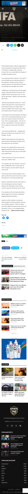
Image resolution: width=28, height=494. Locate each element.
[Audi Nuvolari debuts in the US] (7, 372)
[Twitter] (11, 45)
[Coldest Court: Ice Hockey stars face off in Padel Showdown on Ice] (5, 287)
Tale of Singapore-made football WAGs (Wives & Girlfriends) (17, 445)
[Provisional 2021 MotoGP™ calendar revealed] (5, 453)
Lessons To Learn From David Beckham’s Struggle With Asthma (18, 437)
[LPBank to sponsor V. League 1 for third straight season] (5, 305)
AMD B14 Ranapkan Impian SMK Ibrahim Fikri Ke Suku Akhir (20, 394)
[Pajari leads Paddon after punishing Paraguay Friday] (5, 320)
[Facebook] (8, 45)
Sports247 (11, 492)
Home (2, 12)
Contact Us (17, 489)
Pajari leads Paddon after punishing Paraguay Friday (20, 379)
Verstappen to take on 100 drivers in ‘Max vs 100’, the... (7, 394)
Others (16, 375)
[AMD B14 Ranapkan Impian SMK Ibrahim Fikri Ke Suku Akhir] (21, 387)
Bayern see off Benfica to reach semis (20, 258)
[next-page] (5, 293)
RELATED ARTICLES (7, 266)
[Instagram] (11, 425)
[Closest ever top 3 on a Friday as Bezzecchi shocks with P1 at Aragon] (5, 272)
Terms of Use (11, 489)
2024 (3, 390)
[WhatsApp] (15, 45)
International (7, 12)
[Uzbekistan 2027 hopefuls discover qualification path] (5, 313)
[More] (21, 247)
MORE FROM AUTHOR (19, 266)
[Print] (22, 45)
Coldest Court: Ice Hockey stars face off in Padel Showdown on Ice (18, 287)
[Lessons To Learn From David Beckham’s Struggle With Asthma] (5, 437)
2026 (3, 274)
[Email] (18, 45)
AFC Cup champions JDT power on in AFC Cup (7, 259)
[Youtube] (20, 425)
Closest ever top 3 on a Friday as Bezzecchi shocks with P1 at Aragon (17, 272)
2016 (7, 241)
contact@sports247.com (17, 421)
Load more (13, 333)
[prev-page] (3, 293)
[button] (2, 9)
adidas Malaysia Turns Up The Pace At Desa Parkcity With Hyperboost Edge (18, 279)
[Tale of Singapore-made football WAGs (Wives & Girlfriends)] (5, 445)
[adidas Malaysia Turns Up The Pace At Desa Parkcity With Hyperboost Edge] (5, 279)
